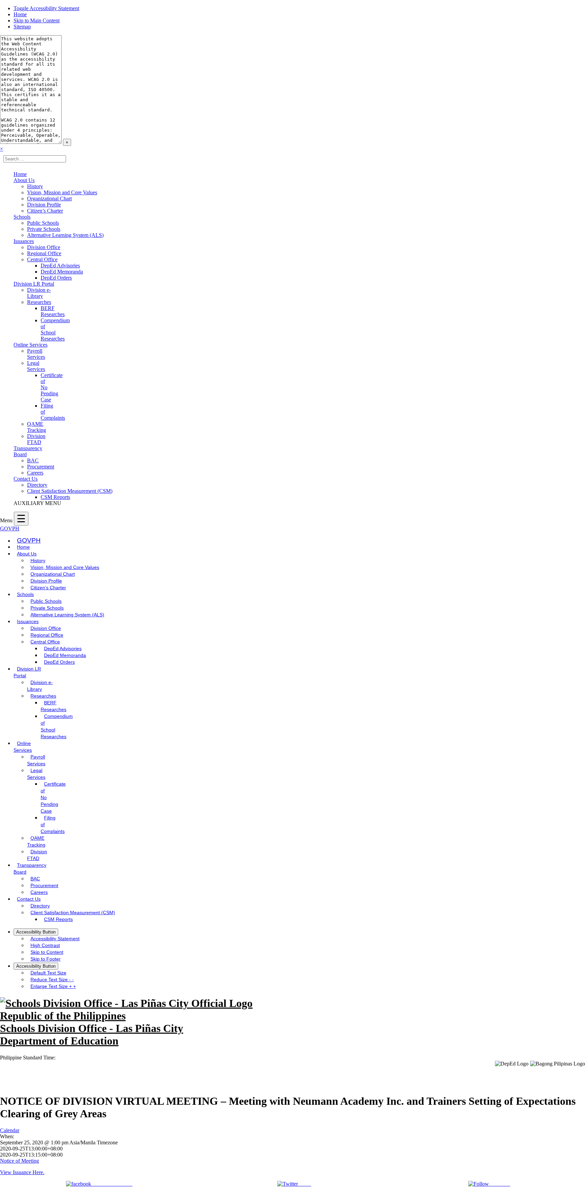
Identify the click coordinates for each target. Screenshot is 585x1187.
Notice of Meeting (19, 1161)
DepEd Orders (56, 278)
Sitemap (22, 26)
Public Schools (43, 223)
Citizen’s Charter (45, 211)
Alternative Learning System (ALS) (65, 235)
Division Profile (44, 204)
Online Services (30, 345)
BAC (33, 460)
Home (20, 14)
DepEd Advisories (60, 265)
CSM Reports (55, 497)
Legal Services (36, 366)
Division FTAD (36, 439)
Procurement (40, 466)
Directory (37, 485)
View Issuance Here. (22, 1172)
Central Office (42, 259)
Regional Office (44, 253)
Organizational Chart (49, 198)
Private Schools (43, 229)
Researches (39, 302)
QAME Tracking (36, 427)
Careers (35, 473)
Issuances (24, 241)
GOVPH (9, 528)
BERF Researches (53, 311)
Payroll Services (36, 354)
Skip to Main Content (37, 20)
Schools (22, 217)
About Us (24, 180)
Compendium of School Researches (55, 329)
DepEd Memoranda (62, 271)
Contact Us (26, 479)
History (35, 186)
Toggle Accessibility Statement (46, 8)
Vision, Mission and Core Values (62, 192)
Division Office (43, 247)
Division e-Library (39, 293)
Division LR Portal (34, 284)
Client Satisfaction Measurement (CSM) (69, 491)
